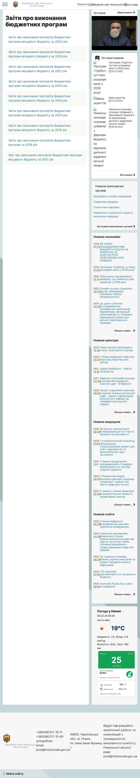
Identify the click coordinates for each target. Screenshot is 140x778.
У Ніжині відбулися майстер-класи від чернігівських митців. (117, 359)
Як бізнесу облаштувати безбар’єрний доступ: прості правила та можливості (117, 431)
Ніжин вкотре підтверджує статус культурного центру (116, 349)
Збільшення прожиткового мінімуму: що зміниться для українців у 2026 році (117, 279)
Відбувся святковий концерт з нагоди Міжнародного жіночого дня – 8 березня (117, 381)
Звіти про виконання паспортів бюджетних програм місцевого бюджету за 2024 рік (39, 98)
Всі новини (126, 175)
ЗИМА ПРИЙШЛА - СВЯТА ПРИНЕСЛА (116, 370)
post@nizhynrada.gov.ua (53, 749)
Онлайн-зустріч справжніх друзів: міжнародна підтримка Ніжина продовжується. (116, 292)
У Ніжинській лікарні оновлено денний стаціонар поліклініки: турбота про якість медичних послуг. (117, 480)
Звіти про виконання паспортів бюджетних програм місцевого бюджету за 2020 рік (39, 54)
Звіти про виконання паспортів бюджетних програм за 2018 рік (39, 142)
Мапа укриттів (117, 97)
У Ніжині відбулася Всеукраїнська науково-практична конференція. (115, 524)
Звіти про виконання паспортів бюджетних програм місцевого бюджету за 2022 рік (39, 39)
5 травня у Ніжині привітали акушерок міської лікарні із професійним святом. (117, 494)
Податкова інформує (106, 201)
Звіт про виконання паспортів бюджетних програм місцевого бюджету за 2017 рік (45, 157)
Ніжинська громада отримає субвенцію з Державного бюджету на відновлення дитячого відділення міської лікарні (122, 116)
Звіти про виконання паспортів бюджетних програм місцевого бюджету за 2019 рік (39, 128)
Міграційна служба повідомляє (112, 196)
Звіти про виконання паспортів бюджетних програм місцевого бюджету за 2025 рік (39, 84)
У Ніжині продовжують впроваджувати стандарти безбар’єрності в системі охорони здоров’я (116, 465)
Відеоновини (125, 12)
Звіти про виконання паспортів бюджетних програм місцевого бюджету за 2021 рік (39, 69)
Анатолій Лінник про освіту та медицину (116, 585)
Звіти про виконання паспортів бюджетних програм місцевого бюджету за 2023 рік (39, 113)
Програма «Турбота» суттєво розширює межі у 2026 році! (121, 65)
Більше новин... (123, 330)
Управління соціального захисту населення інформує (113, 214)
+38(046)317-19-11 (49, 732)
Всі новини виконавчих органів (115, 226)
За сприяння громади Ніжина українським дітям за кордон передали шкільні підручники (117, 560)
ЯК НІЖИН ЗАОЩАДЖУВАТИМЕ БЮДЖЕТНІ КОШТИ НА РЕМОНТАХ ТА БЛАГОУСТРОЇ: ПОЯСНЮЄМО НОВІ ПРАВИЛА (114, 252)
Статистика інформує (106, 207)
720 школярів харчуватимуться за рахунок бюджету (117, 574)
